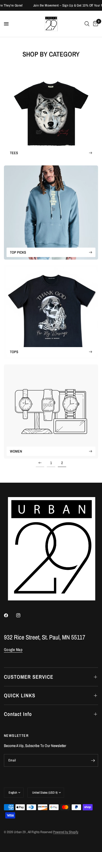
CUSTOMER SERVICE (28, 676)
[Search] (87, 24)
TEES (14, 153)
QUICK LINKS (19, 695)
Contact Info (18, 713)
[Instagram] (22, 615)
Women (16, 451)
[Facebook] (9, 615)
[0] (94, 24)
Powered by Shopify (65, 832)
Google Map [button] (13, 649)
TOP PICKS (18, 252)
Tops (14, 351)
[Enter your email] (93, 760)
